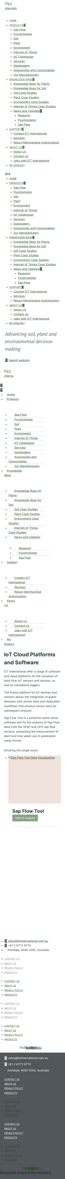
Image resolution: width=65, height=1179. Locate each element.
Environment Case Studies (31, 102)
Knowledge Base (20, 79)
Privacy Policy (13, 967)
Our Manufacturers (26, 75)
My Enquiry (17, 165)
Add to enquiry (25, 818)
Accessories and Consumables (34, 70)
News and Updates (27, 111)
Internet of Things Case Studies (35, 106)
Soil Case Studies (25, 92)
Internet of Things (25, 52)
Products (16, 25)
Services (19, 61)
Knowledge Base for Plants (32, 83)
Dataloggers (22, 65)
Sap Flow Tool (28, 811)
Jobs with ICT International (31, 160)
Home (13, 20)
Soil (16, 38)
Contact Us (21, 156)
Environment (22, 47)
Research (24, 115)
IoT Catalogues (24, 56)
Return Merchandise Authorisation (36, 142)
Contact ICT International (30, 133)
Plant (17, 43)
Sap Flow (20, 29)
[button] (32, 174)
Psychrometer (23, 34)
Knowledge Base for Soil (30, 88)
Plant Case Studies (26, 97)
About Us (15, 147)
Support (15, 129)
